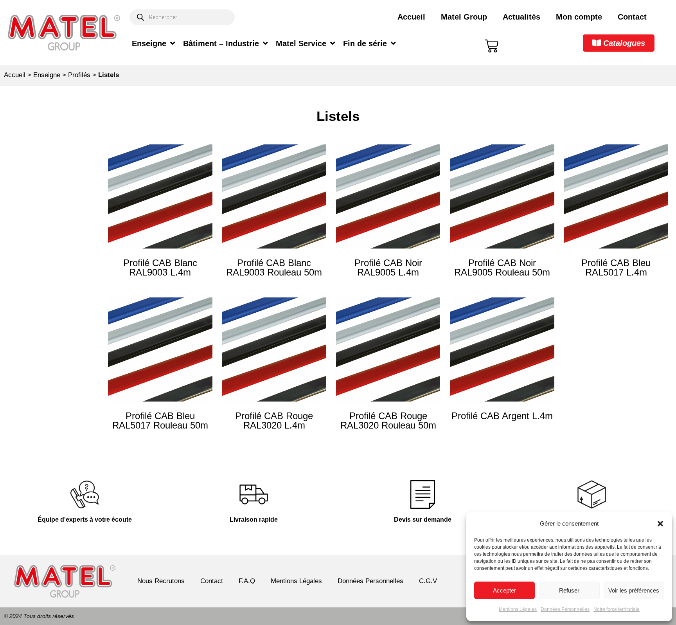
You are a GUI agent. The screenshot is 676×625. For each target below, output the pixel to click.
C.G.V (428, 581)
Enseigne (149, 43)
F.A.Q (247, 581)
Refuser (569, 590)
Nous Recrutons (161, 581)
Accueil (411, 17)
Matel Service (301, 43)
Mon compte (579, 17)
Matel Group (464, 17)
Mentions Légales (518, 609)
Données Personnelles (565, 609)
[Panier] (491, 46)
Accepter (504, 590)
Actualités (521, 17)
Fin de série (365, 43)
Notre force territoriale (616, 609)
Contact (632, 17)
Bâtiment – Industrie (221, 43)
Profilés (79, 75)
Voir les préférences (633, 590)
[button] (660, 524)
